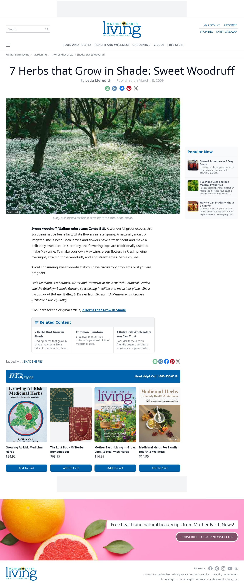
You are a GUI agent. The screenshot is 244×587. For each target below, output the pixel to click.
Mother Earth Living (17, 54)
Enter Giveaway (226, 31)
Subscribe (230, 25)
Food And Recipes (77, 45)
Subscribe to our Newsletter (207, 537)
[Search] (46, 29)
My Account (211, 25)
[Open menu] (8, 45)
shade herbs (33, 361)
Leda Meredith (98, 80)
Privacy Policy (180, 574)
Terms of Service (200, 574)
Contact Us (149, 574)
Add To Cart (26, 468)
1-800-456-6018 (167, 376)
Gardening (141, 45)
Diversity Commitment (225, 574)
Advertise (164, 574)
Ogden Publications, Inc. (223, 579)
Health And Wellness (112, 45)
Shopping (206, 31)
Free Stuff (175, 45)
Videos (158, 45)
